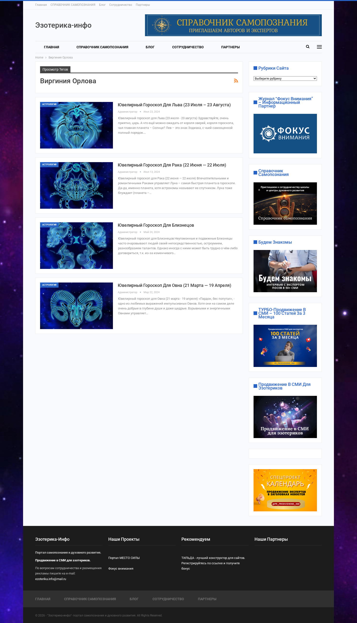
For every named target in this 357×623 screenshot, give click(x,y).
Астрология (49, 104)
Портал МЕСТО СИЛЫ (124, 558)
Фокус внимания (120, 568)
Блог (102, 5)
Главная (41, 5)
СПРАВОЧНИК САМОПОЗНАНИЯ (73, 5)
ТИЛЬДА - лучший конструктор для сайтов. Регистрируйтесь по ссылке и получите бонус (213, 563)
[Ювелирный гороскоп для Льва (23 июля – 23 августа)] (76, 125)
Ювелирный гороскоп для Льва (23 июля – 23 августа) (174, 104)
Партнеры (143, 5)
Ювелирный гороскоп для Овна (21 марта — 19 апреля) (174, 285)
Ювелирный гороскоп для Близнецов (156, 225)
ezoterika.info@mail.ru (50, 579)
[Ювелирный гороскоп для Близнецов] (76, 245)
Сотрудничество (120, 5)
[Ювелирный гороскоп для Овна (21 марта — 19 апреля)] (76, 305)
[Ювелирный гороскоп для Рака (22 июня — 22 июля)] (76, 185)
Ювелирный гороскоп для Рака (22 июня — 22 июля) (172, 164)
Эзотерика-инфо (63, 25)
